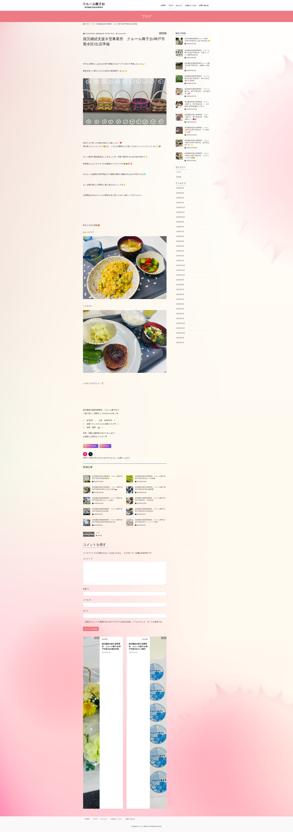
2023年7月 (180, 342)
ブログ (163, 33)
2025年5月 (180, 241)
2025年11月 (180, 212)
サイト (85, 611)
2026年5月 (180, 193)
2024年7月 (180, 289)
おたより (104, 819)
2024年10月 (180, 275)
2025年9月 (180, 222)
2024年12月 (180, 265)
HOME (87, 819)
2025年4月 (180, 246)
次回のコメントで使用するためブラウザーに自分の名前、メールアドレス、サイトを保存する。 (124, 622)
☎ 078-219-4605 (90, 446)
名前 (86, 589)
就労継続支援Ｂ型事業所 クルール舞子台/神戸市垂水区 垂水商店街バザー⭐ (197, 142)
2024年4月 (180, 304)
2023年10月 (180, 333)
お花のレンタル (116, 819)
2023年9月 (180, 338)
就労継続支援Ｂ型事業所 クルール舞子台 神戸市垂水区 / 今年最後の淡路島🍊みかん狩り (197, 104)
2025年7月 (180, 231)
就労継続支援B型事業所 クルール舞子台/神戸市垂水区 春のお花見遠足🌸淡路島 (197, 78)
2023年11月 (180, 328)
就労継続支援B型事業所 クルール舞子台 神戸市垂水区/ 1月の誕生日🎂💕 (197, 91)
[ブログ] (91, 723)
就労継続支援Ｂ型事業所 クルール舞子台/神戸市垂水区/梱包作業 (111, 646)
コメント (88, 559)
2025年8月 (180, 227)
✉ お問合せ (105, 446)
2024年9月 (180, 280)
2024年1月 (180, 318)
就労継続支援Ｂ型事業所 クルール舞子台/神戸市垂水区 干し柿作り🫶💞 (197, 130)
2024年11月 (180, 270)
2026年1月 (180, 202)
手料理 (100, 535)
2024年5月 (180, 299)
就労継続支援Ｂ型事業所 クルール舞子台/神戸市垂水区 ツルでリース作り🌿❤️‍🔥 (197, 155)
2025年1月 (180, 260)
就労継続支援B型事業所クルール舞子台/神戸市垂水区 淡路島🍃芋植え (197, 65)
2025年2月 (180, 256)
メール (87, 600)
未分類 (178, 177)
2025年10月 (180, 217)
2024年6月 (180, 294)
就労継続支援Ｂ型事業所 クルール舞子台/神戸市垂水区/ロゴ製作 (138, 646)
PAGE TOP (284, 805)
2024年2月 (180, 314)
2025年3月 (180, 251)
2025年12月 (180, 207)
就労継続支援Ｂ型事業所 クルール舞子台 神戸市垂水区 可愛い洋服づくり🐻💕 (197, 117)
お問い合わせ (130, 819)
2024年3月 (180, 309)
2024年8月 (180, 285)
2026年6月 (180, 188)
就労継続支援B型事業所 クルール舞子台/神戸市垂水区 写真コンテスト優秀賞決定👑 (197, 52)
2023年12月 (180, 323)
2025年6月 (180, 236)
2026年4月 (180, 198)
